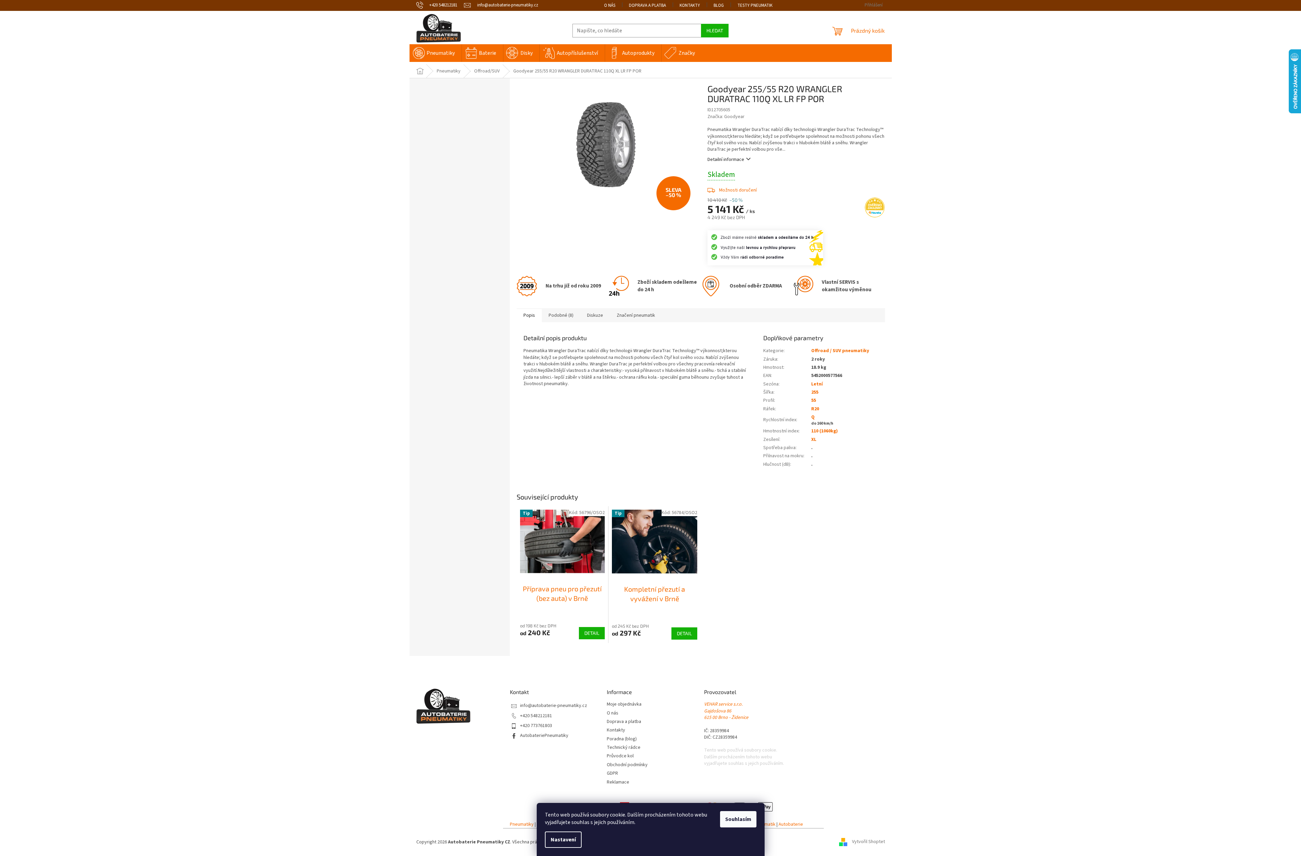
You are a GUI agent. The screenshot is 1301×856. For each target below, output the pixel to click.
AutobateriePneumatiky (544, 735)
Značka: (726, 116)
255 (814, 392)
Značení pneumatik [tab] (636, 315)
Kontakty (690, 5)
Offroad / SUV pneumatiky (840, 350)
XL (813, 439)
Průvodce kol (620, 756)
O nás (609, 5)
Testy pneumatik (754, 5)
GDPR (612, 773)
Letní (817, 384)
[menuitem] (436, 53)
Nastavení (563, 839)
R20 (815, 409)
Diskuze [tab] (595, 315)
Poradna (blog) (622, 739)
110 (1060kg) (824, 431)
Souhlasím (738, 819)
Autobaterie (791, 824)
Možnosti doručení (738, 190)
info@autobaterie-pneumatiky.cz (553, 706)
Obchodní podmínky (627, 765)
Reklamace (618, 782)
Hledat (714, 30)
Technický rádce (623, 747)
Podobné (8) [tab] (561, 315)
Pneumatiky (522, 824)
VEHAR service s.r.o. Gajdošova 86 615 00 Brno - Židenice (726, 711)
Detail (591, 633)
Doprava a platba (647, 5)
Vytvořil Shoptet (868, 842)
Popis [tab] (529, 315)
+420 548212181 (536, 716)
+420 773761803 (536, 726)
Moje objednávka (624, 704)
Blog (719, 5)
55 (813, 400)
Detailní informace (725, 159)
